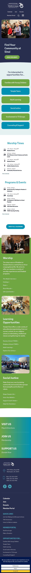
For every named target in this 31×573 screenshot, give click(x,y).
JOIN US (6, 436)
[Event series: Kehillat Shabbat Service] (18, 164)
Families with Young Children (15, 83)
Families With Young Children (11, 541)
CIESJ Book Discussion (12, 206)
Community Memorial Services (14, 170)
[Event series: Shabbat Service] (17, 159)
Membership (6, 440)
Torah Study (10, 196)
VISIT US (6, 424)
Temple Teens (15, 91)
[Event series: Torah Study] (17, 194)
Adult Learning (15, 100)
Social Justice (16, 108)
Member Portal (11, 15)
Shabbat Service (11, 150)
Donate (21, 12)
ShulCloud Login (7, 530)
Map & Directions (8, 428)
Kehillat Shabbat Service (13, 166)
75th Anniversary (7, 519)
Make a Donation (7, 533)
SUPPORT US (9, 448)
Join (16, 12)
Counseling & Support (15, 125)
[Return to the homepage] (15, 5)
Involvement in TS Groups (15, 117)
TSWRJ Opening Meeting (13, 210)
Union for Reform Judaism (10, 522)
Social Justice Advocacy (9, 549)
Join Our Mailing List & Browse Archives (13, 517)
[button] (3, 29)
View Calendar (5, 173)
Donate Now (6, 452)
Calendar (9, 12)
